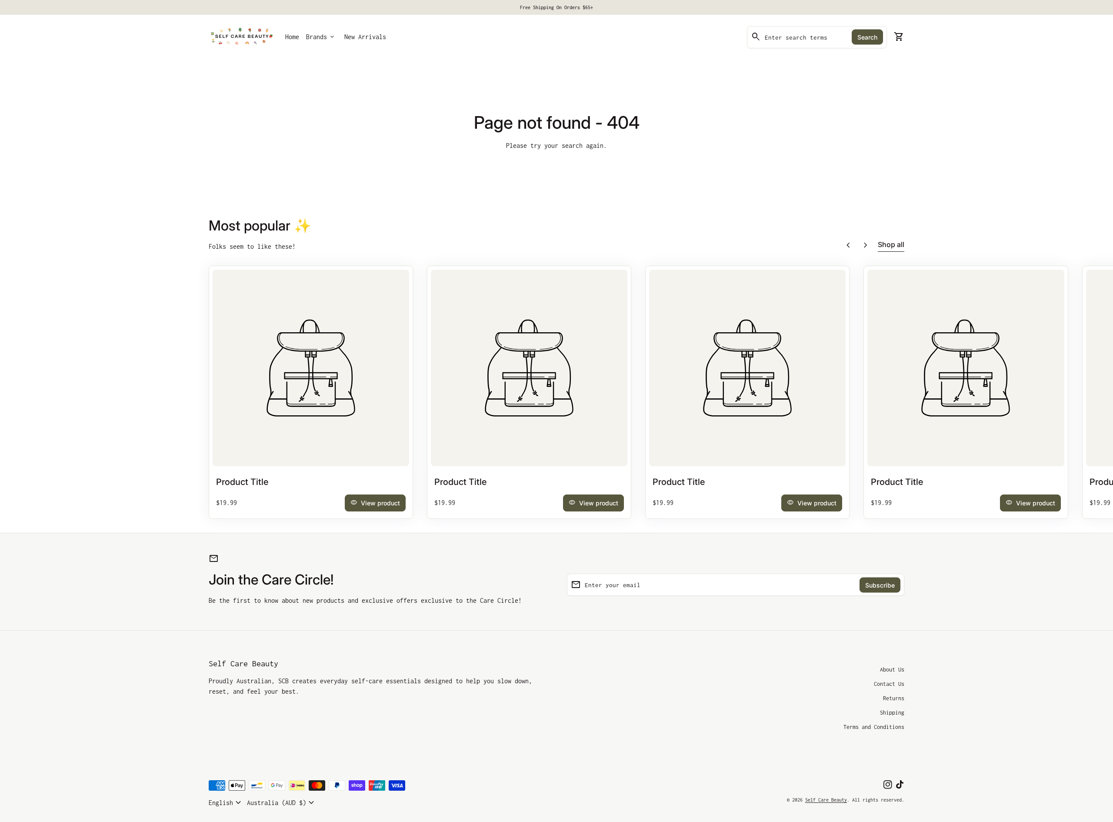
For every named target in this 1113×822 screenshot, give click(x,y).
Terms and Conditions (873, 727)
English (226, 803)
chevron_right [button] (865, 245)
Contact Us (889, 684)
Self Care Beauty (243, 663)
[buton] (226, 803)
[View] (311, 368)
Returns (893, 698)
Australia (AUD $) (282, 803)
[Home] (242, 36)
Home (292, 36)
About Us (892, 669)
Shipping (892, 712)
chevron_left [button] (848, 245)
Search (867, 37)
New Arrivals (365, 36)
